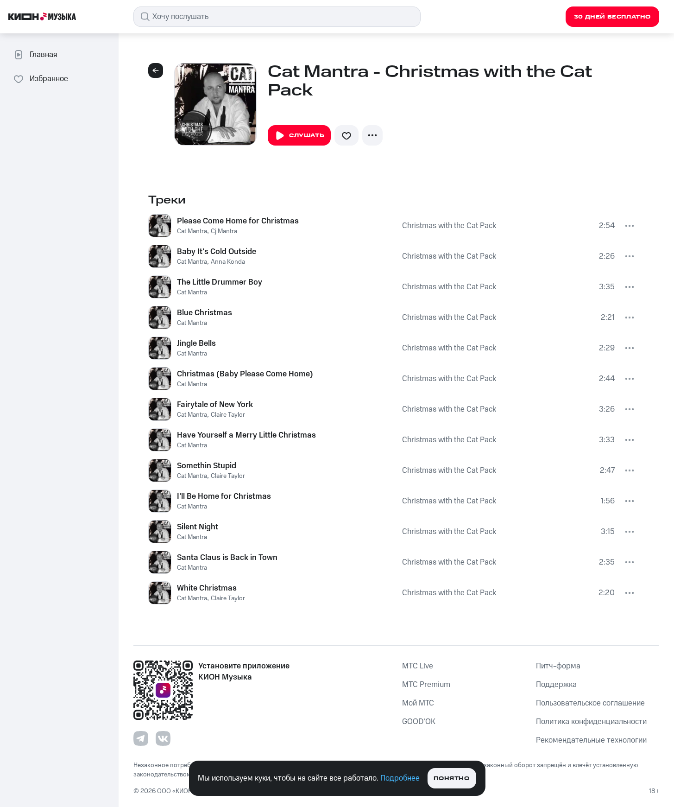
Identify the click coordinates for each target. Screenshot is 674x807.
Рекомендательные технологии (591, 740)
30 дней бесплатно (612, 17)
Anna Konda (228, 262)
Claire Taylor (228, 414)
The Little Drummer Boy (219, 282)
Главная (43, 54)
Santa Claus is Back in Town (227, 557)
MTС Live (417, 666)
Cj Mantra (224, 231)
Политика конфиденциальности (591, 721)
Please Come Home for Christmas (238, 221)
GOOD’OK (418, 721)
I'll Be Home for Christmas (224, 496)
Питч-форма (558, 666)
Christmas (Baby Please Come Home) (245, 374)
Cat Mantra (192, 231)
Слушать (306, 136)
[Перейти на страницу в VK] (163, 738)
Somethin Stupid (206, 465)
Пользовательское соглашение (590, 703)
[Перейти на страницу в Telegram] (140, 738)
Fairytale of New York (215, 404)
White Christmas (207, 588)
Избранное (49, 78)
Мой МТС (418, 703)
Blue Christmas (204, 312)
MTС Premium (426, 684)
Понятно (451, 778)
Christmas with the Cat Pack (449, 225)
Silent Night (197, 527)
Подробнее (400, 778)
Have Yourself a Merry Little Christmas (246, 435)
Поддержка (556, 684)
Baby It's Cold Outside (216, 251)
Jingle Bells (196, 343)
